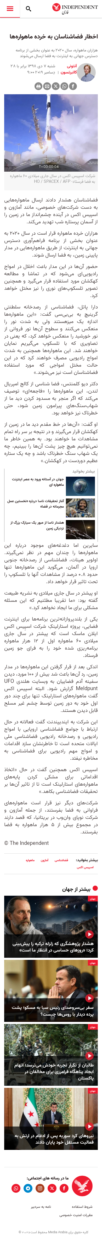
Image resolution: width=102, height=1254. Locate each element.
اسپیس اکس (85, 867)
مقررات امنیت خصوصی (76, 1215)
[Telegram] (28, 1188)
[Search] (28, 9)
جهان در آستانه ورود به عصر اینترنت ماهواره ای (38, 482)
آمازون (44, 860)
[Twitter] (56, 86)
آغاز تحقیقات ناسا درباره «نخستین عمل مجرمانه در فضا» (35, 504)
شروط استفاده (82, 1207)
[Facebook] (73, 86)
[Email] (47, 86)
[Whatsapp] (64, 86)
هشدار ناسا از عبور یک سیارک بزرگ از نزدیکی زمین (37, 525)
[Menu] (10, 9)
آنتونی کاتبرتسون (68, 69)
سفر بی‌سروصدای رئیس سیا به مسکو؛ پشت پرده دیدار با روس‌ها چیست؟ (53, 1010)
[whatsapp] (16, 1188)
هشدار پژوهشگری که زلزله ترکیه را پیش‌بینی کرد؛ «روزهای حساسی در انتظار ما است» (53, 947)
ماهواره (30, 860)
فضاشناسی (61, 860)
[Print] (38, 86)
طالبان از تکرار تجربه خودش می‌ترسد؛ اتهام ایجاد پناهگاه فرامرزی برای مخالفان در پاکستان (54, 1072)
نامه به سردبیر (41, 1207)
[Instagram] (40, 1188)
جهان (67, 889)
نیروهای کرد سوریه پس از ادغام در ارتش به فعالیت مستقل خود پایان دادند (54, 1139)
